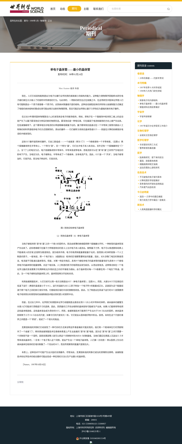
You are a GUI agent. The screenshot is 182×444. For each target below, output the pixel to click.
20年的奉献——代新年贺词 (152, 78)
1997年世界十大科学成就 (151, 87)
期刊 (74, 8)
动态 (62, 9)
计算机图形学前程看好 (150, 180)
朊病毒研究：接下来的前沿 (152, 157)
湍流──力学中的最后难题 (151, 197)
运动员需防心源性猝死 (150, 168)
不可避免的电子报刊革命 (151, 177)
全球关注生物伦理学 (149, 135)
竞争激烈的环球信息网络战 (152, 184)
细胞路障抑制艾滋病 (149, 164)
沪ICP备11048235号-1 (91, 431)
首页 (52, 9)
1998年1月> (35, 21)
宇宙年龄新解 (146, 116)
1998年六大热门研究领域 (151, 91)
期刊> (26, 21)
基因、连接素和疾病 (149, 161)
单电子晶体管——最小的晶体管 (153, 104)
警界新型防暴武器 (148, 148)
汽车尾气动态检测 (148, 187)
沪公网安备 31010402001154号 (92, 438)
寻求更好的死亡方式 (149, 145)
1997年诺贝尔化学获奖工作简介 (153, 126)
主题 (86, 9)
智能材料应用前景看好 (150, 107)
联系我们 (98, 9)
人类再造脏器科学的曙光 (151, 209)
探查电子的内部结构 (149, 100)
